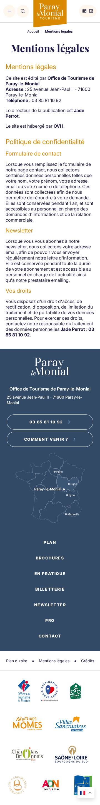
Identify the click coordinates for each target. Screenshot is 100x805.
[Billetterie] (91, 11)
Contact (50, 636)
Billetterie (50, 589)
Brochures (50, 558)
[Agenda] (84, 11)
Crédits (87, 660)
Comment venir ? (46, 439)
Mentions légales (54, 660)
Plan (50, 542)
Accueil (33, 31)
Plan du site (16, 660)
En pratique (50, 573)
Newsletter (50, 604)
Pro (50, 620)
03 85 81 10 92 (46, 422)
